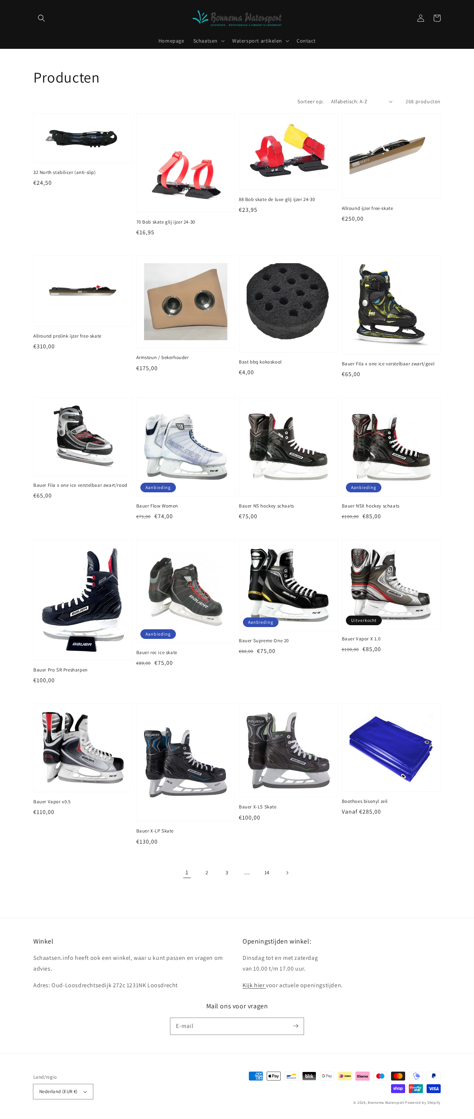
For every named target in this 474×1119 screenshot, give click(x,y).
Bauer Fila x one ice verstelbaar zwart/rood (80, 485)
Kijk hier (254, 985)
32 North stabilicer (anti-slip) (64, 172)
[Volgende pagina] (287, 873)
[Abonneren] (295, 1026)
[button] (41, 18)
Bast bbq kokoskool (260, 362)
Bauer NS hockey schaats (266, 506)
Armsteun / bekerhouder (162, 357)
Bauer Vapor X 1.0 (361, 639)
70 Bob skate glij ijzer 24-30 (165, 222)
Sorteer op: (310, 101)
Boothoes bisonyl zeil (365, 801)
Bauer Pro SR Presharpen (60, 670)
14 (267, 872)
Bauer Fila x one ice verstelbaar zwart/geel (388, 364)
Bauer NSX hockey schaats (371, 506)
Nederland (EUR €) (58, 1091)
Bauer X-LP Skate (155, 831)
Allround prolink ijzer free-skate (67, 336)
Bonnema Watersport (386, 1102)
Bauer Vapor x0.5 (52, 801)
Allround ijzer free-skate (367, 208)
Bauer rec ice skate (156, 652)
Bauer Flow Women (157, 506)
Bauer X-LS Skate (258, 807)
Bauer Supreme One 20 (264, 640)
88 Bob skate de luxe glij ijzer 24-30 (277, 199)
